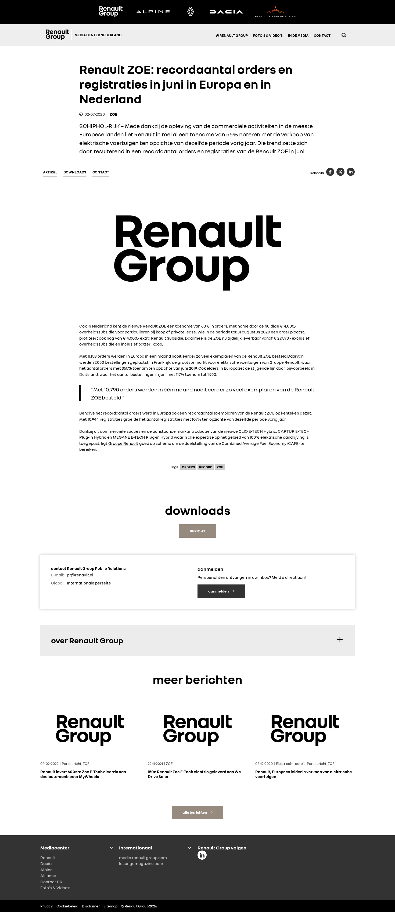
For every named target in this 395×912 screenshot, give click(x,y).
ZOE (113, 114)
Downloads (74, 172)
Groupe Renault (123, 443)
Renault (47, 857)
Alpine (46, 869)
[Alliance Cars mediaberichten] (275, 12)
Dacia (46, 863)
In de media (298, 35)
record (206, 467)
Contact (322, 35)
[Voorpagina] (59, 35)
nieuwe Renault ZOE (147, 326)
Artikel (50, 172)
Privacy (46, 906)
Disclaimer (91, 906)
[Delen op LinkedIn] (351, 172)
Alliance (48, 875)
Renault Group (233, 35)
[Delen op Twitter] (340, 172)
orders (188, 467)
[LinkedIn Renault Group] (202, 855)
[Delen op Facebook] (330, 172)
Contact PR (51, 881)
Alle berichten (194, 812)
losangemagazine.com (141, 863)
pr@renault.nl (80, 574)
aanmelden (218, 591)
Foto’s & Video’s (268, 35)
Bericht (198, 531)
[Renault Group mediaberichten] (111, 12)
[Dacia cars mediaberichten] (226, 12)
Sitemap (110, 906)
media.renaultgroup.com (143, 857)
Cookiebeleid (67, 906)
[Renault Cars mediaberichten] (190, 12)
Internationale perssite (89, 582)
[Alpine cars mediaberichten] (153, 12)
